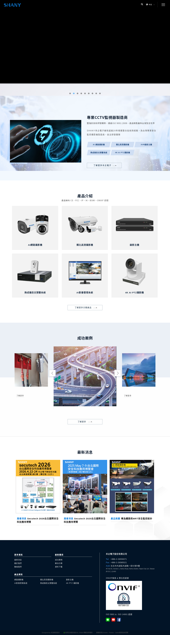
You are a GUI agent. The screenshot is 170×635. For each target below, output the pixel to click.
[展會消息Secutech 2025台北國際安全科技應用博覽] (85, 486)
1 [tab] (70, 93)
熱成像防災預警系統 (48, 583)
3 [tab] (77, 93)
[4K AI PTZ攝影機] (134, 271)
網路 (18, 580)
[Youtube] (114, 620)
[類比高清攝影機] (85, 223)
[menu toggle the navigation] (162, 4)
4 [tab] (81, 93)
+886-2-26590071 (119, 559)
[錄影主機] (134, 223)
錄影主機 (70, 580)
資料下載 (58, 567)
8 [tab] (96, 93)
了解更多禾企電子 (102, 165)
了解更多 (20, 396)
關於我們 (18, 563)
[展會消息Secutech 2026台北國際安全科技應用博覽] (38, 486)
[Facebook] (120, 620)
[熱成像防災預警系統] (35, 271)
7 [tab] (92, 93)
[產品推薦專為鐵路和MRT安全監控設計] (132, 486)
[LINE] (109, 620)
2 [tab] (73, 93)
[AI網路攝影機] (35, 223)
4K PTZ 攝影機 (72, 583)
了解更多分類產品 (83, 307)
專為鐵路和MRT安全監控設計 (131, 518)
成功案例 (58, 560)
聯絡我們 (18, 567)
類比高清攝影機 (46, 580)
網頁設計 (57, 633)
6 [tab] (88, 93)
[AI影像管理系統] (85, 271)
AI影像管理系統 (20, 583)
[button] (142, 4)
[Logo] (12, 5)
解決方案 (58, 563)
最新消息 (18, 560)
